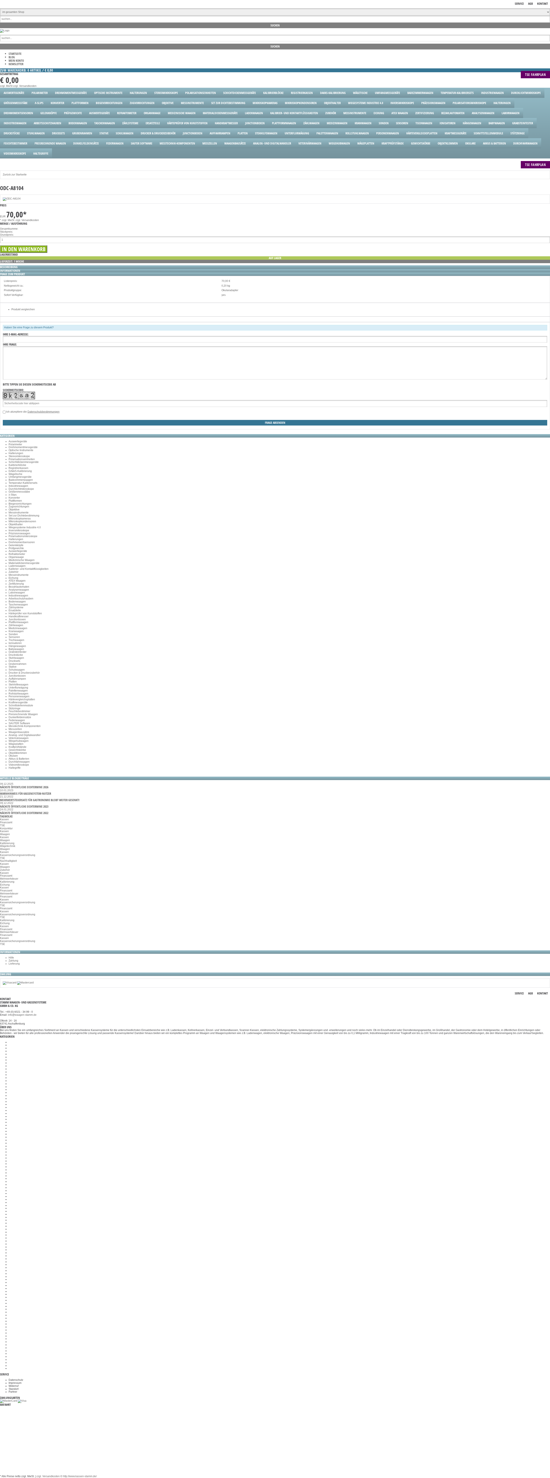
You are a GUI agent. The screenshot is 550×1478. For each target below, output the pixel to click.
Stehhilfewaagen (18, 684)
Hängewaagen (17, 646)
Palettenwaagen (18, 690)
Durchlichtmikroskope (21, 488)
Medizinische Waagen (22, 560)
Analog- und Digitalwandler (25, 735)
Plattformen (15, 500)
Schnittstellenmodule (21, 705)
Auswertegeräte (18, 441)
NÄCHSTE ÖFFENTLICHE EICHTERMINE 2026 (24, 787)
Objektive (14, 509)
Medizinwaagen (18, 628)
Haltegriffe (15, 767)
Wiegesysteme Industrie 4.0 (25, 527)
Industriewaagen (18, 485)
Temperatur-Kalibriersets (23, 482)
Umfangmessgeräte (20, 476)
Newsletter (16, 64)
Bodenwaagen (17, 601)
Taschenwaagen (18, 604)
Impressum (15, 1382)
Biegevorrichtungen (20, 503)
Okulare (13, 755)
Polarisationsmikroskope (23, 536)
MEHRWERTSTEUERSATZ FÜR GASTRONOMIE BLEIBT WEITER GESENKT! (39, 800)
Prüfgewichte (16, 548)
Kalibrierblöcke (17, 465)
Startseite (15, 54)
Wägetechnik (7, 846)
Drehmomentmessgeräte (23, 447)
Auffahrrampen (17, 678)
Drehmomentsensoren (22, 542)
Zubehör (13, 571)
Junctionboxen (17, 619)
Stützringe (14, 708)
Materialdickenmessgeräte (24, 563)
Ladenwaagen (17, 565)
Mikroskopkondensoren (22, 521)
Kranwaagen (16, 631)
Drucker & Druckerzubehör (24, 672)
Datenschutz (16, 1379)
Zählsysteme (16, 607)
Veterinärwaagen (19, 738)
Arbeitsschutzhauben (21, 598)
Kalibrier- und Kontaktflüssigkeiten (29, 568)
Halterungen (16, 453)
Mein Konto (16, 60)
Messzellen (15, 729)
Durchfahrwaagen (19, 761)
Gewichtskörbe (17, 749)
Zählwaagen (16, 625)
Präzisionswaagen (19, 533)
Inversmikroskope (19, 530)
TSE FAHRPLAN (535, 74)
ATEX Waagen (17, 580)
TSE (2, 825)
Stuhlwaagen (16, 657)
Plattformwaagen (18, 622)
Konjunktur (6, 828)
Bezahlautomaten (19, 586)
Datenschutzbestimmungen (44, 411)
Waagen (5, 834)
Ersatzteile (15, 610)
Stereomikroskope (19, 456)
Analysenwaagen (19, 589)
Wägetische (15, 474)
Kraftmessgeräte (18, 702)
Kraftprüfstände (17, 746)
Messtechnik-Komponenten (25, 726)
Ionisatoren (15, 643)
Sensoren (14, 637)
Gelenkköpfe (16, 545)
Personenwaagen (19, 696)
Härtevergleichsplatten (22, 699)
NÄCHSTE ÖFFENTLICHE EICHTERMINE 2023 (24, 806)
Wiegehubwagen (19, 740)
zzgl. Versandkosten (25, 86)
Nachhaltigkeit (8, 860)
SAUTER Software (19, 723)
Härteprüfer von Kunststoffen (25, 613)
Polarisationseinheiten (22, 459)
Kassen (4, 819)
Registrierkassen (18, 468)
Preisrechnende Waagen (23, 714)
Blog (12, 57)
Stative (13, 666)
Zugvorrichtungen (19, 506)
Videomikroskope (19, 764)
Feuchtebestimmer (19, 711)
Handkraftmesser (19, 616)
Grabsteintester (17, 651)
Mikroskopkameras (20, 518)
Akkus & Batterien (19, 758)
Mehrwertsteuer (9, 878)
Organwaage (16, 557)
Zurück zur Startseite (15, 174)
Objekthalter (16, 524)
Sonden (13, 634)
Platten (13, 681)
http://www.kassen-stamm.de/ (80, 1476)
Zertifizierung (16, 583)
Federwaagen (17, 720)
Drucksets (14, 660)
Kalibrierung (7, 843)
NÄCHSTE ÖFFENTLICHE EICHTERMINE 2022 (24, 813)
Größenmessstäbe (19, 491)
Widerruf (13, 1385)
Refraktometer (17, 554)
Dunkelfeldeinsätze (20, 717)
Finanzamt (6, 822)
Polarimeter (15, 444)
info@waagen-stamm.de (22, 1014)
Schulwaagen (17, 669)
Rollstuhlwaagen (18, 693)
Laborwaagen (17, 592)
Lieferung (14, 963)
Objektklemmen (18, 752)
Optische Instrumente (21, 450)
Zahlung (13, 960)
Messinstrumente (19, 512)
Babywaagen (16, 649)
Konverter (14, 497)
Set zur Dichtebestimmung (24, 515)
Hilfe (11, 957)
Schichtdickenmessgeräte (24, 462)
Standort (13, 1388)
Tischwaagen (16, 640)
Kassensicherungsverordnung (17, 855)
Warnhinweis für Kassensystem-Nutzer (25, 793)
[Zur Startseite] (4, 30)
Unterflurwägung (18, 687)
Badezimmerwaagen (21, 479)
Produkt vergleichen (23, 309)
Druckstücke (16, 654)
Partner (13, 1391)
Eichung (13, 577)
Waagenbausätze (19, 732)
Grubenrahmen (17, 663)
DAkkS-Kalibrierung (20, 471)
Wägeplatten (16, 743)
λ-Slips (13, 494)
